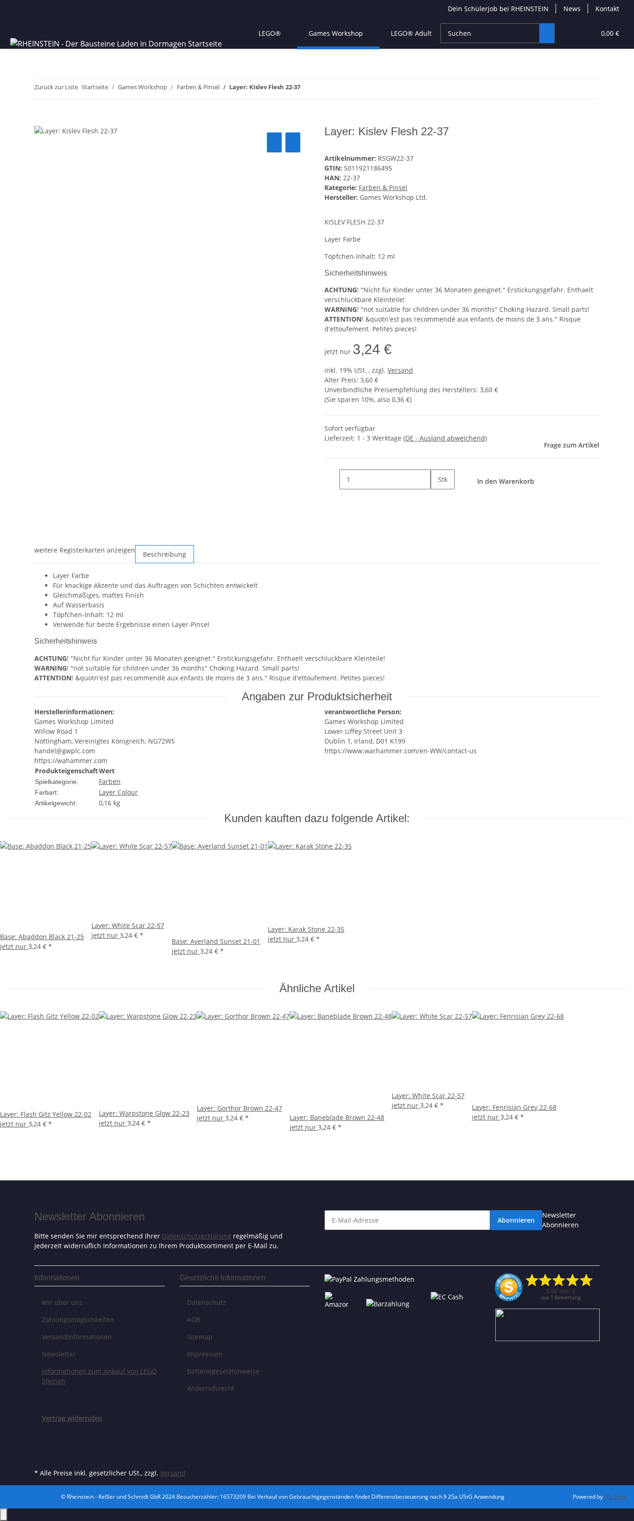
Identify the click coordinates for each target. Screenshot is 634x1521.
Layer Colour (118, 792)
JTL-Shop (615, 1497)
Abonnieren (516, 1220)
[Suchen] (547, 33)
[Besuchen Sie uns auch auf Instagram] (41, 1455)
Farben (110, 781)
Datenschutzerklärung (196, 1235)
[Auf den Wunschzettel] (292, 142)
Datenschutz (206, 1302)
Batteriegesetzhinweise (223, 1371)
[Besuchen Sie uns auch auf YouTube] (41, 1444)
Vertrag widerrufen (72, 1418)
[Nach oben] (3, 1514)
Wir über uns (62, 1302)
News (572, 8)
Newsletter (59, 1354)
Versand (400, 370)
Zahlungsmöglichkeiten (78, 1319)
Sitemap (200, 1336)
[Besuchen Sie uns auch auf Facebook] (41, 1434)
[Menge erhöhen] (438, 499)
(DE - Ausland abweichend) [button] (445, 438)
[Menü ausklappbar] (19, 25)
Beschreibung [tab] (164, 554)
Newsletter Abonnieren (560, 1220)
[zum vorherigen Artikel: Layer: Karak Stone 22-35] (307, 89)
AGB (193, 1319)
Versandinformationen (77, 1336)
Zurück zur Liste (56, 87)
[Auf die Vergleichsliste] (274, 142)
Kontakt (607, 8)
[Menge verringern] (331, 479)
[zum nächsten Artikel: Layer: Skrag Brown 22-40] (324, 89)
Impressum (204, 1354)
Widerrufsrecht (210, 1388)
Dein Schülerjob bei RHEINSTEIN (498, 8)
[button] (569, 33)
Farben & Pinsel (383, 187)
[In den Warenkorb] (41, 120)
